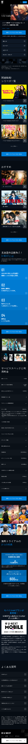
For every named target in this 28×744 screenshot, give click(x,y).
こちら (24, 36)
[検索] (21, 2)
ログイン (24, 2)
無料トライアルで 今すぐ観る (14, 32)
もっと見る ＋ (14, 146)
